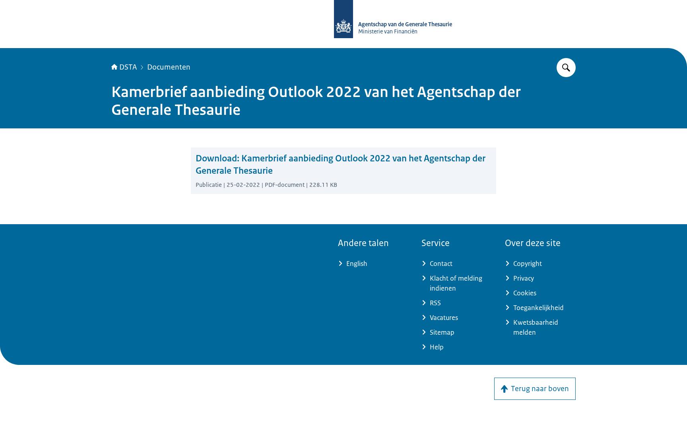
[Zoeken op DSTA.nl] (566, 67)
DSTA (128, 67)
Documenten (168, 67)
